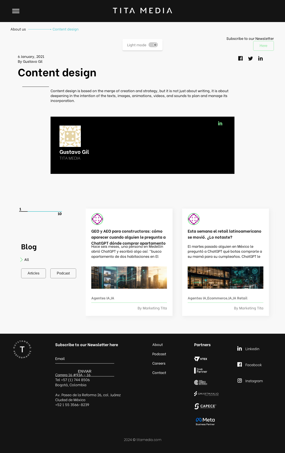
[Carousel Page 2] (32, 211)
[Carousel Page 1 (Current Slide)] (23, 211)
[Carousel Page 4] (49, 211)
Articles (33, 273)
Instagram (254, 380)
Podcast (63, 273)
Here (263, 46)
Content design (66, 28)
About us (18, 28)
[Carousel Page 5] (57, 211)
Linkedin (252, 348)
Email (60, 358)
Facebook (253, 364)
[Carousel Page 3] (40, 211)
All (26, 259)
